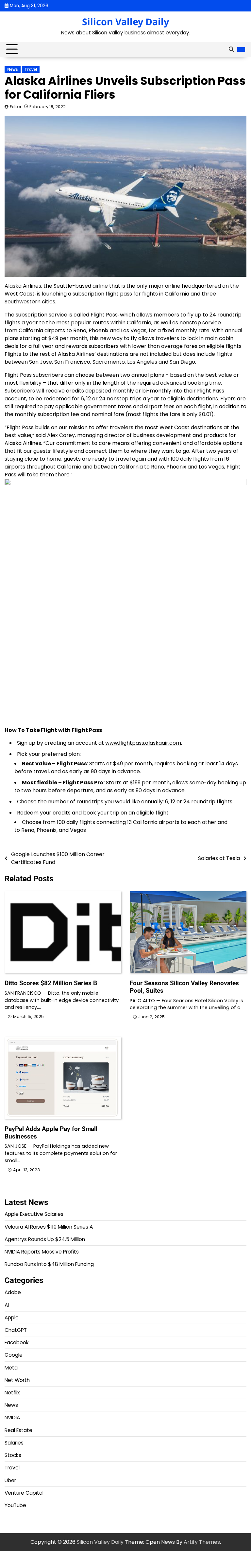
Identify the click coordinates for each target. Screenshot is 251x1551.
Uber (10, 1480)
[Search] (231, 49)
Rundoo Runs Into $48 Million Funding (49, 1264)
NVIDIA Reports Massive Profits (42, 1251)
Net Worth (17, 1380)
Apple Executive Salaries (34, 1214)
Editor (16, 106)
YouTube (15, 1505)
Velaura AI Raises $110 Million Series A (49, 1226)
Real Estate (18, 1430)
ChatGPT (16, 1330)
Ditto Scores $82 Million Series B (51, 983)
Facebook (17, 1342)
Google (14, 1354)
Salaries (14, 1442)
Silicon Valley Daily (125, 21)
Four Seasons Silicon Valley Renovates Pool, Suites (184, 986)
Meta (11, 1367)
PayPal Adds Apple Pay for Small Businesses (51, 1132)
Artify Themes (202, 1542)
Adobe (13, 1292)
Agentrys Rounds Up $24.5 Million (45, 1239)
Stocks (13, 1455)
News (12, 69)
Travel (31, 69)
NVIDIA (12, 1417)
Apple (12, 1317)
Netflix (12, 1392)
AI (7, 1305)
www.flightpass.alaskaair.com (143, 743)
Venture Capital (24, 1492)
